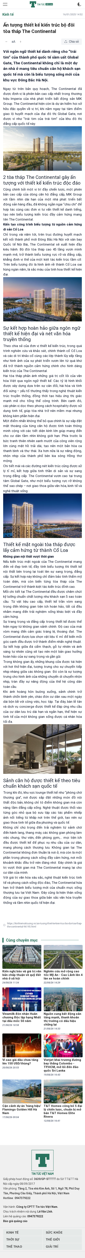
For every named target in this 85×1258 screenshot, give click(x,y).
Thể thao (14, 1246)
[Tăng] (20, 42)
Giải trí (52, 1246)
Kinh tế (12, 1232)
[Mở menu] (5, 4)
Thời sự (12, 1239)
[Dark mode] (79, 4)
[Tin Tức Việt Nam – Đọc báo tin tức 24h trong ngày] (41, 4)
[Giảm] (6, 42)
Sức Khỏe (54, 1232)
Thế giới (53, 1239)
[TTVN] (42, 1163)
